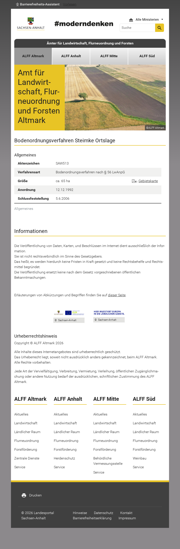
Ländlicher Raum (27, 432)
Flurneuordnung (26, 441)
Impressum (127, 518)
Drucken (31, 495)
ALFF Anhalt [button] (71, 56)
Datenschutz (103, 513)
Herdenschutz (64, 458)
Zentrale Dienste (26, 458)
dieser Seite (117, 295)
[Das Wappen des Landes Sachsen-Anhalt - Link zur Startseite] (30, 24)
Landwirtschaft (25, 423)
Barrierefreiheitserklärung (92, 518)
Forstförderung (25, 449)
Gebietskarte (148, 181)
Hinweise (80, 513)
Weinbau (139, 458)
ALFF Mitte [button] (109, 56)
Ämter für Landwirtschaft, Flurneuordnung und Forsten (90, 43)
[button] (37, 4)
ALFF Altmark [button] (33, 56)
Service (19, 467)
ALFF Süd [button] (147, 56)
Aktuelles (21, 414)
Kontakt (126, 513)
